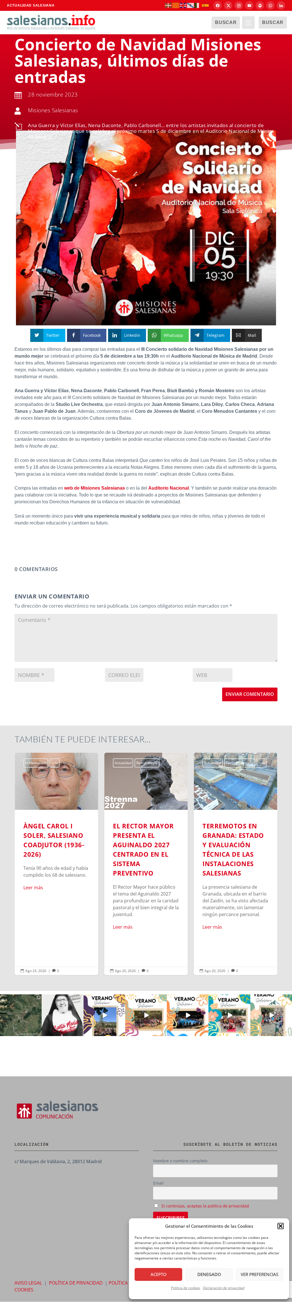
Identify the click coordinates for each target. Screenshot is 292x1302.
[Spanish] (205, 5)
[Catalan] (176, 5)
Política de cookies (185, 1287)
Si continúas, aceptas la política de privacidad (205, 1206)
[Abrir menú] (248, 22)
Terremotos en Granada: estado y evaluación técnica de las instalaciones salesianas (235, 864)
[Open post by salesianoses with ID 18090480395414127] (146, 1015)
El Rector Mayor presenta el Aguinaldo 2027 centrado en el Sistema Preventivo (146, 864)
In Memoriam (35, 762)
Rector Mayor (147, 762)
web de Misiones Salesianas (94, 488)
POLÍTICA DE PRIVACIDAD (76, 1283)
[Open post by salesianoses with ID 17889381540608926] (62, 1015)
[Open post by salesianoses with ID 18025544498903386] (21, 1015)
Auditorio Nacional (168, 488)
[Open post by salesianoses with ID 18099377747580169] (271, 1015)
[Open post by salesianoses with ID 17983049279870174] (187, 1015)
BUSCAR (225, 22)
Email (158, 1183)
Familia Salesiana (240, 762)
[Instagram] (238, 5)
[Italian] (198, 5)
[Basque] (168, 5)
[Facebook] (217, 5)
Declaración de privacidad (223, 1287)
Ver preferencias (259, 1274)
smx (54, 762)
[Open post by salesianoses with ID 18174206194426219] (229, 1015)
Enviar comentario (250, 694)
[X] (228, 5)
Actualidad (123, 762)
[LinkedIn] (281, 5)
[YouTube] (249, 5)
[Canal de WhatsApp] (270, 5)
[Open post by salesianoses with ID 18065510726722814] (104, 1015)
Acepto (159, 1274)
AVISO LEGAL (28, 1283)
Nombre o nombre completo (180, 1161)
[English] (183, 5)
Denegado (209, 1274)
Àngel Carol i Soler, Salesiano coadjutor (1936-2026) (56, 864)
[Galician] (190, 5)
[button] (280, 1226)
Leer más (33, 887)
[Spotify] (260, 5)
